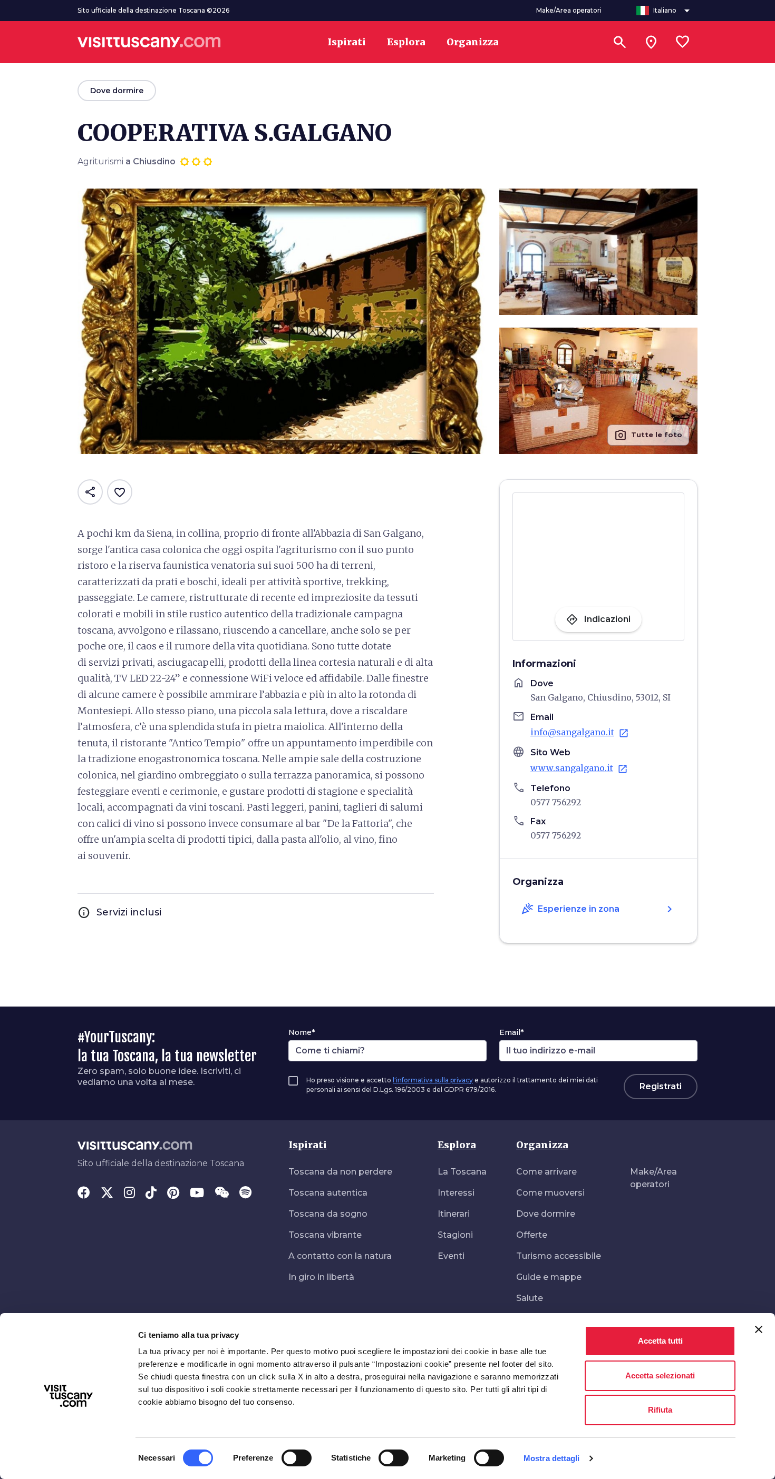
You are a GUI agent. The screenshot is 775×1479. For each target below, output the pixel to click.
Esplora (457, 1145)
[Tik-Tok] (151, 1193)
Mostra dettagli (552, 1458)
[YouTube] (197, 1193)
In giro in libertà (321, 1277)
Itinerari (454, 1214)
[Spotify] (245, 1193)
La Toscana (462, 1172)
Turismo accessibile (558, 1256)
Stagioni (455, 1235)
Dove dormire (545, 1214)
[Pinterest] (173, 1193)
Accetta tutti (660, 1340)
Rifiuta (660, 1409)
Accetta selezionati (660, 1375)
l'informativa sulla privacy (433, 1080)
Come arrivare (546, 1172)
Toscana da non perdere (340, 1172)
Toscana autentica (327, 1193)
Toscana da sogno (327, 1214)
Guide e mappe (549, 1277)
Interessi (456, 1193)
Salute (529, 1298)
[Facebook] (84, 1193)
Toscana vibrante (325, 1235)
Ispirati (307, 1145)
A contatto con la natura (340, 1256)
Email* (511, 1032)
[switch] (297, 1458)
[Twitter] (107, 1193)
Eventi (451, 1256)
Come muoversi (550, 1193)
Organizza (542, 1145)
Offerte (531, 1235)
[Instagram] (129, 1193)
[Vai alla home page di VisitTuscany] (149, 42)
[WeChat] (222, 1193)
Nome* (301, 1032)
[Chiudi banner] (758, 1329)
